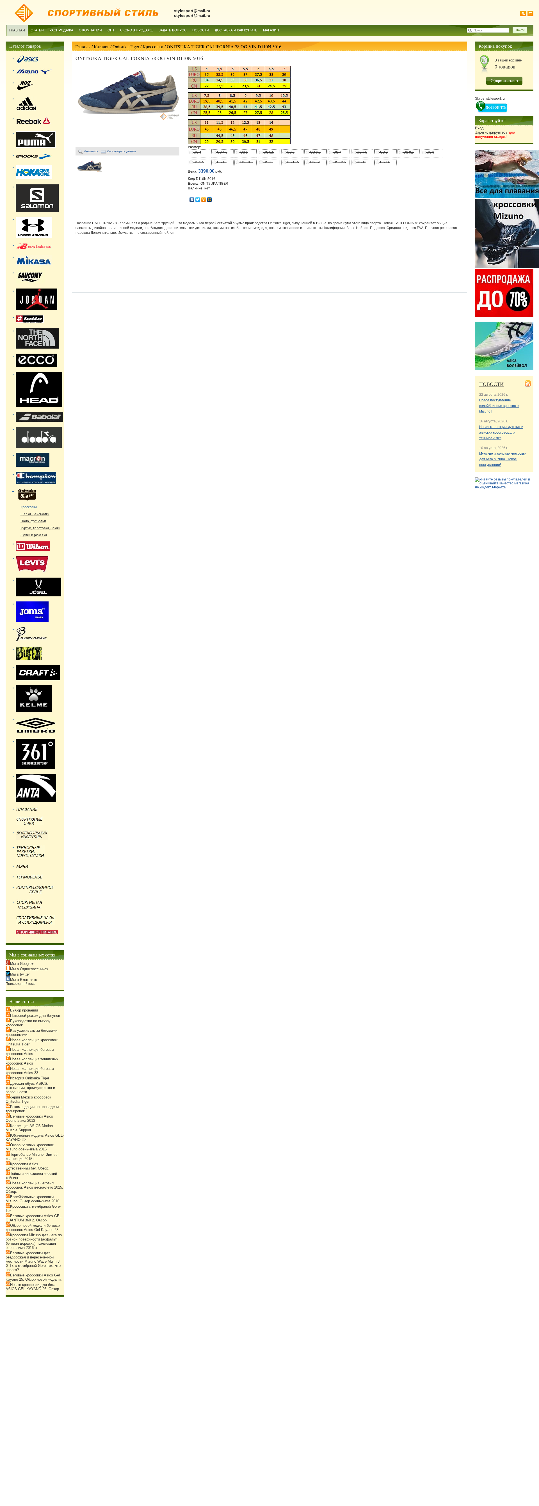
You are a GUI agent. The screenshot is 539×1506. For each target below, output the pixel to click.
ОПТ (111, 30)
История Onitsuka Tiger (29, 1078)
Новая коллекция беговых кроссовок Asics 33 (30, 1070)
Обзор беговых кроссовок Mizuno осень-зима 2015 (30, 1147)
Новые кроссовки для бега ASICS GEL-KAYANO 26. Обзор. (33, 1287)
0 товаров (505, 67)
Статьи (37, 30)
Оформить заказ (504, 80)
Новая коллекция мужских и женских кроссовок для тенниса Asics (501, 432)
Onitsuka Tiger (126, 46)
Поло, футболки (33, 521)
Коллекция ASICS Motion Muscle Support (29, 1128)
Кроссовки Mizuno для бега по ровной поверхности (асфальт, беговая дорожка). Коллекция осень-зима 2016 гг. (34, 1241)
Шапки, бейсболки (34, 514)
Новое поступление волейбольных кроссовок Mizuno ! (499, 405)
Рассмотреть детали (121, 151)
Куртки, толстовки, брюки (40, 528)
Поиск (478, 30)
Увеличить (91, 151)
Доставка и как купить (236, 30)
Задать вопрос (173, 30)
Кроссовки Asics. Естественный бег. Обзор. (27, 1166)
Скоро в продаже (136, 30)
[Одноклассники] (204, 199)
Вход (479, 128)
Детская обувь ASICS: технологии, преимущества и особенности (30, 1087)
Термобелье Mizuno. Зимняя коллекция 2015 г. (32, 1156)
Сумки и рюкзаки (33, 535)
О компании (90, 30)
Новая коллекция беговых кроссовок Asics (30, 1051)
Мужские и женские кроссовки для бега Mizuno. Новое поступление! (502, 459)
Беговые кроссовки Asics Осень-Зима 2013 (29, 1118)
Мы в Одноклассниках (29, 969)
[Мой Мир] (210, 199)
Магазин (271, 30)
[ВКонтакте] (192, 199)
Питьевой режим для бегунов (35, 1015)
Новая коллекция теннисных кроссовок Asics (32, 1061)
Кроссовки (153, 46)
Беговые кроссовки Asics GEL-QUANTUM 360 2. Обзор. (34, 1218)
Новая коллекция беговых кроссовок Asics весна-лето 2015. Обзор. (34, 1187)
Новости (200, 30)
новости (491, 384)
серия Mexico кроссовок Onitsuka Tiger (28, 1099)
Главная (17, 30)
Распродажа (61, 30)
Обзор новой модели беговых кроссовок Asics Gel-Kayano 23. (33, 1227)
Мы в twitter (20, 974)
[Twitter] (198, 199)
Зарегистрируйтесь (495, 134)
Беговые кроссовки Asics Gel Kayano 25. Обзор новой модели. (34, 1277)
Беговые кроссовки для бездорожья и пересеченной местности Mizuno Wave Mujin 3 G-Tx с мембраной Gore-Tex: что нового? (33, 1261)
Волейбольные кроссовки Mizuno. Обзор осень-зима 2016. (33, 1199)
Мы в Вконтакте (23, 980)
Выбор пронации (24, 1010)
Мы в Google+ (22, 964)
